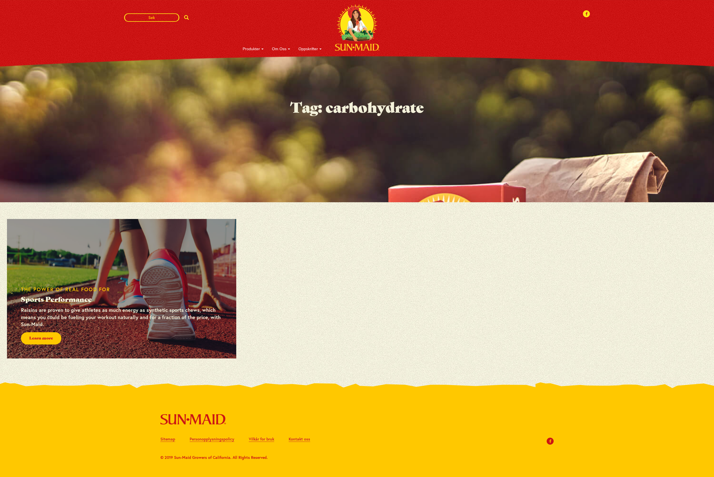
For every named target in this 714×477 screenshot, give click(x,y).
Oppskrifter (308, 49)
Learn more (41, 338)
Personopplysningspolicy (212, 439)
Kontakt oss (299, 439)
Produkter (251, 49)
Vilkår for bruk (261, 439)
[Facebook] (586, 13)
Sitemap (167, 439)
